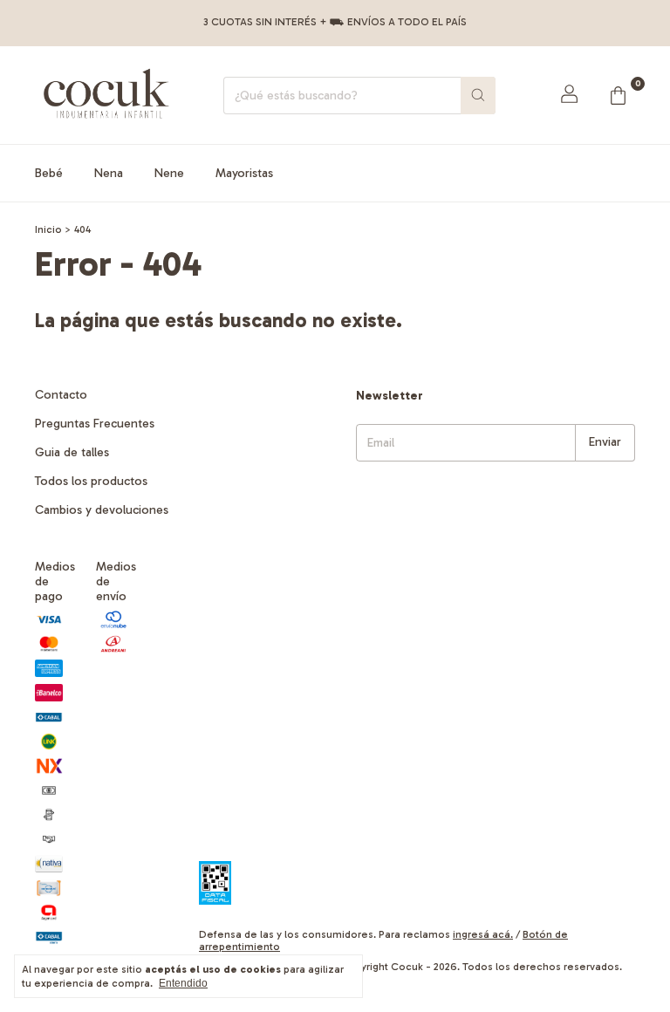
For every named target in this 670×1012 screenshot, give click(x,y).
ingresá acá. (483, 934)
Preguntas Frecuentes (94, 423)
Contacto (61, 394)
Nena (108, 173)
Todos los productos (91, 481)
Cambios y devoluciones (101, 510)
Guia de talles (72, 452)
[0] (617, 95)
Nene (169, 173)
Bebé (49, 173)
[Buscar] (478, 95)
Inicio (48, 229)
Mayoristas (244, 173)
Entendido (183, 983)
